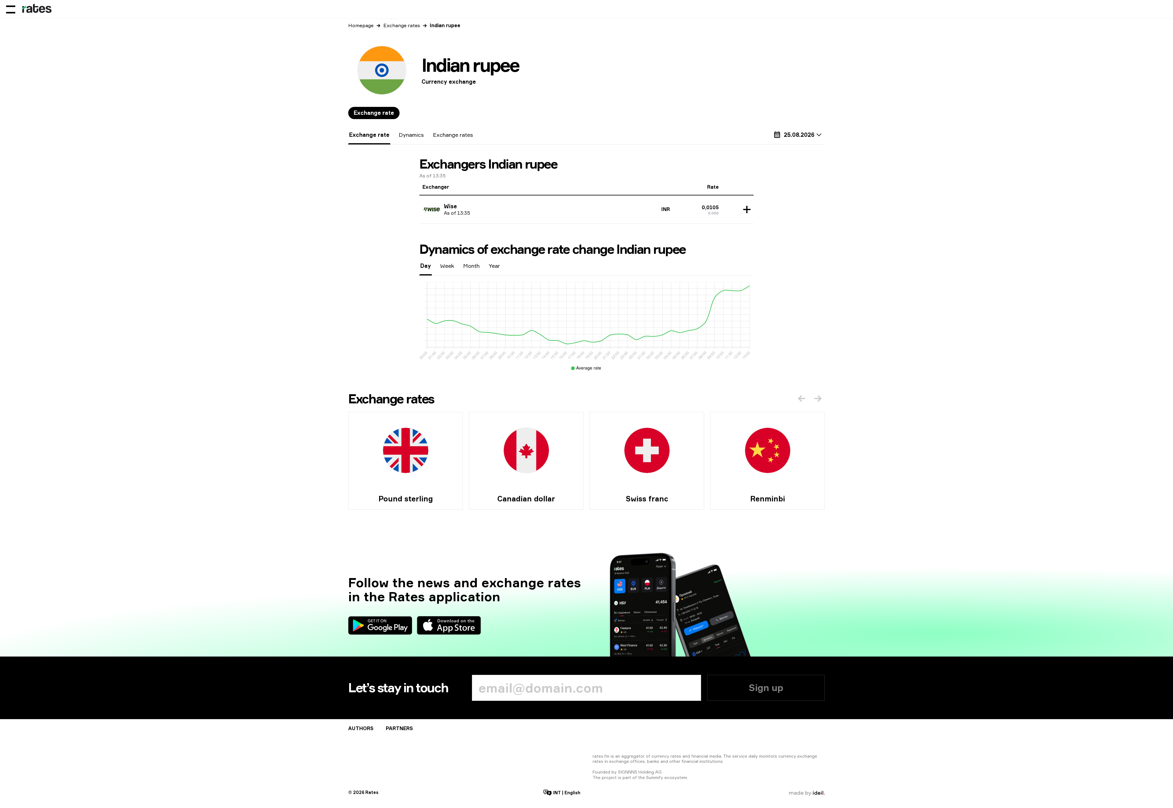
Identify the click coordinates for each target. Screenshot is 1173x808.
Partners (399, 728)
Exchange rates (401, 25)
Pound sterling (405, 498)
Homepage (361, 25)
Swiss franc (647, 498)
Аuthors (361, 728)
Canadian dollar (526, 498)
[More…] (745, 209)
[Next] (818, 398)
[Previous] (801, 398)
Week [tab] (447, 265)
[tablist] (374, 113)
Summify (654, 777)
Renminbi (767, 498)
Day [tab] (425, 265)
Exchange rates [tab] (453, 134)
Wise (450, 206)
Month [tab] (471, 265)
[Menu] (10, 9)
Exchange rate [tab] (374, 112)
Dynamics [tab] (411, 134)
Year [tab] (494, 265)
